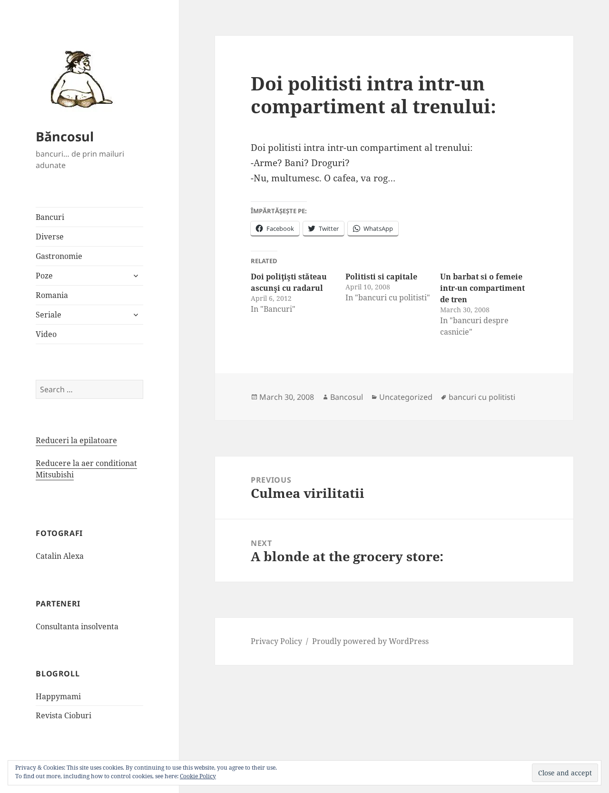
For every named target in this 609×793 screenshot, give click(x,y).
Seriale (48, 314)
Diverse (50, 236)
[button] (78, 78)
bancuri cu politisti (482, 397)
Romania (52, 295)
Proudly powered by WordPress (370, 641)
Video (46, 334)
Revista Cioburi (63, 715)
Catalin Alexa (60, 556)
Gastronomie (59, 256)
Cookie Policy (198, 776)
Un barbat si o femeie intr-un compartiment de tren (482, 288)
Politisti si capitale (381, 276)
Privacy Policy (276, 641)
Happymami (58, 696)
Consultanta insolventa (77, 626)
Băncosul (65, 136)
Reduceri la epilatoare (76, 440)
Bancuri (50, 217)
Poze (44, 275)
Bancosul (346, 397)
